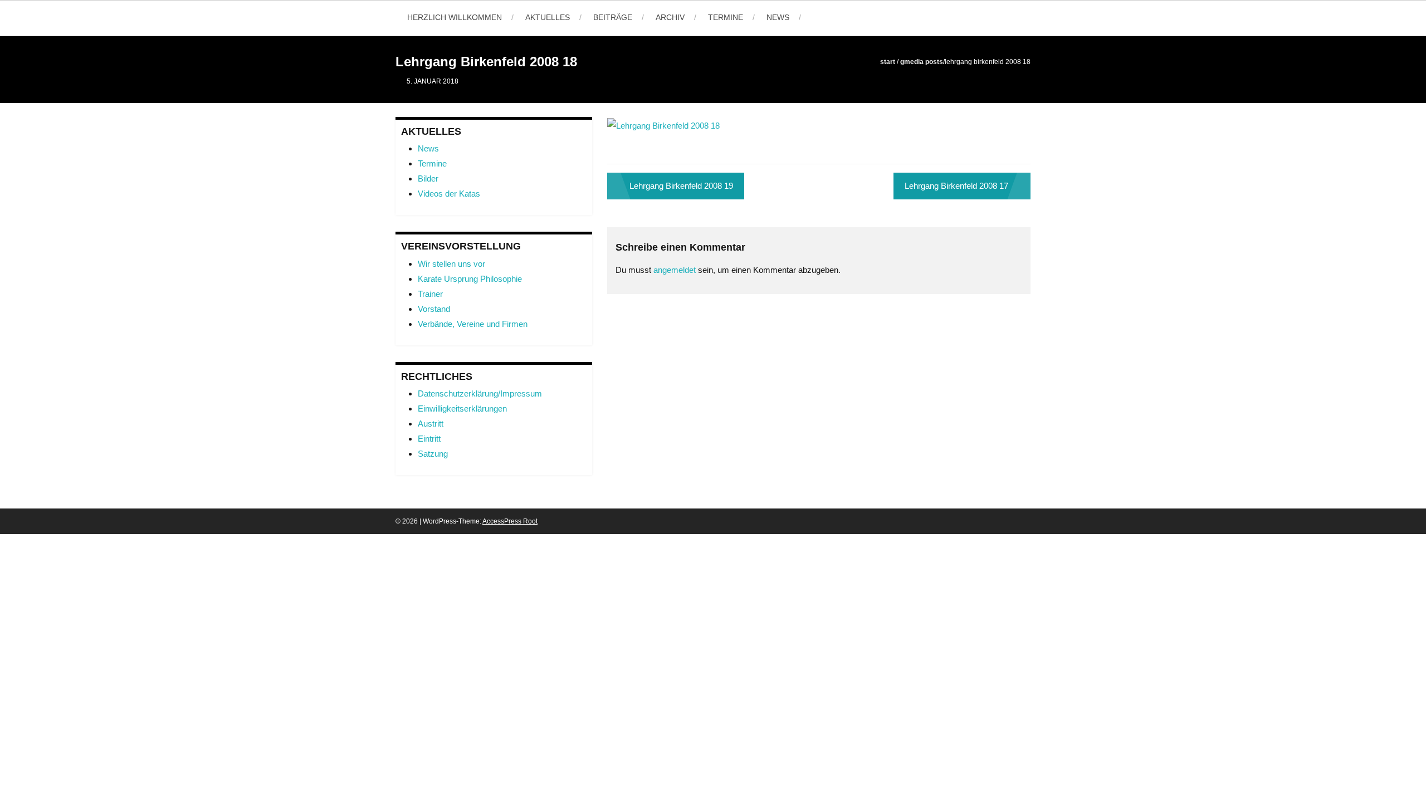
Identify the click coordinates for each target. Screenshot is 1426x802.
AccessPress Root (510, 521)
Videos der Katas (449, 193)
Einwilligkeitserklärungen (462, 408)
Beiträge (612, 17)
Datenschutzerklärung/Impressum (480, 393)
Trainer (430, 294)
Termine (725, 17)
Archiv (670, 17)
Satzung (433, 453)
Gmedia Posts (921, 62)
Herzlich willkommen (454, 17)
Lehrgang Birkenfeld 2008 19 (681, 185)
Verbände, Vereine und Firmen (473, 324)
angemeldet (674, 270)
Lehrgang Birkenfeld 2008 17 (956, 185)
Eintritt (429, 438)
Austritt (430, 423)
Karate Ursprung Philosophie (470, 278)
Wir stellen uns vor (451, 263)
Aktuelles (547, 17)
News (777, 17)
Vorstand (434, 309)
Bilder (428, 178)
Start (887, 62)
